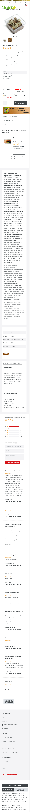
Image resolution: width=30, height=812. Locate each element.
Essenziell (7, 805)
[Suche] (20, 2)
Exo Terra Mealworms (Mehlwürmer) (17, 140)
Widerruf (5, 721)
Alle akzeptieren (15, 785)
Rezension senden (13, 462)
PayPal (20, 807)
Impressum (5, 765)
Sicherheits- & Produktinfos (12, 363)
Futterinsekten (7, 737)
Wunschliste (10, 120)
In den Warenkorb (21, 102)
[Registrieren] (15, 2)
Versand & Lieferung (9, 741)
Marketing (17, 805)
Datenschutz (6, 728)
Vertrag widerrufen (10, 724)
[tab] (12, 363)
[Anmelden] (10, 2)
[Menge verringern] (11, 103)
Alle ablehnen (8, 789)
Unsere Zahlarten (8, 748)
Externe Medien (9, 807)
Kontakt (4, 768)
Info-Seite (10, 97)
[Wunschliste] (25, 2)
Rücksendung (6, 745)
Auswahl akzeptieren (21, 789)
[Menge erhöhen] (8, 103)
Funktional (7, 809)
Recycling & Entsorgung (10, 752)
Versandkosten (15, 124)
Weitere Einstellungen (19, 809)
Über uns (5, 761)
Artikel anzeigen (19, 153)
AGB (3, 717)
